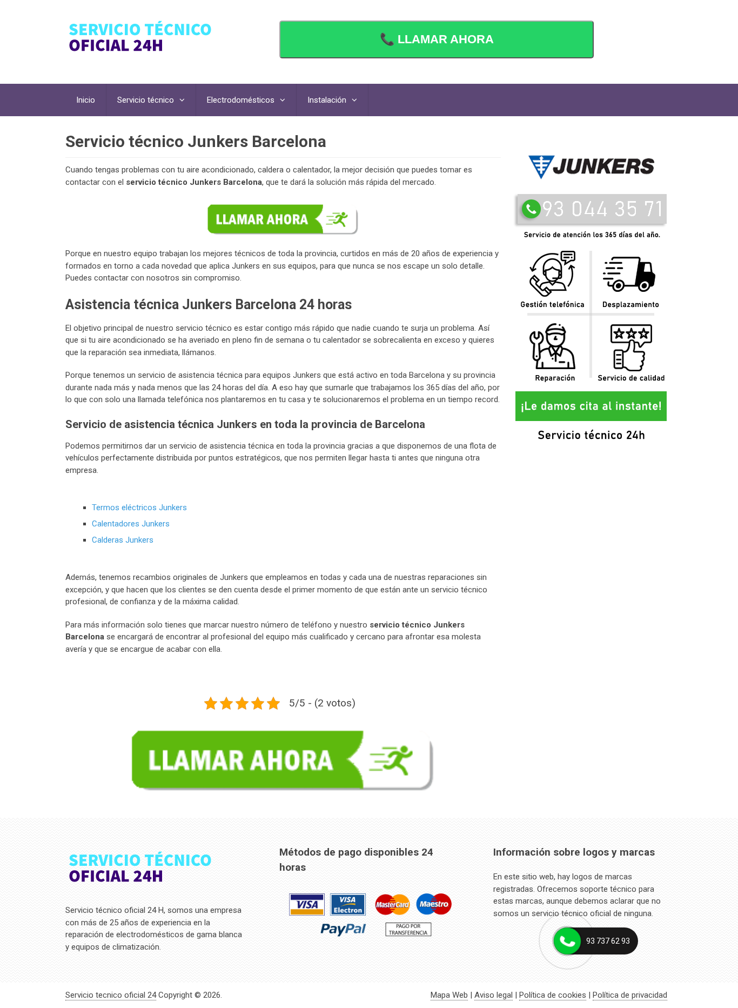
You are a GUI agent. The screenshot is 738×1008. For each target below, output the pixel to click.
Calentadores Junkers (131, 524)
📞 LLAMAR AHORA (437, 39)
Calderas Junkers (122, 540)
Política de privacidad (630, 995)
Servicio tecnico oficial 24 (110, 995)
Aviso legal (493, 995)
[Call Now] (567, 940)
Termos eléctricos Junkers (139, 507)
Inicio (85, 100)
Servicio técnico (145, 100)
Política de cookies (552, 995)
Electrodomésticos (240, 100)
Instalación (326, 100)
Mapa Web (449, 995)
